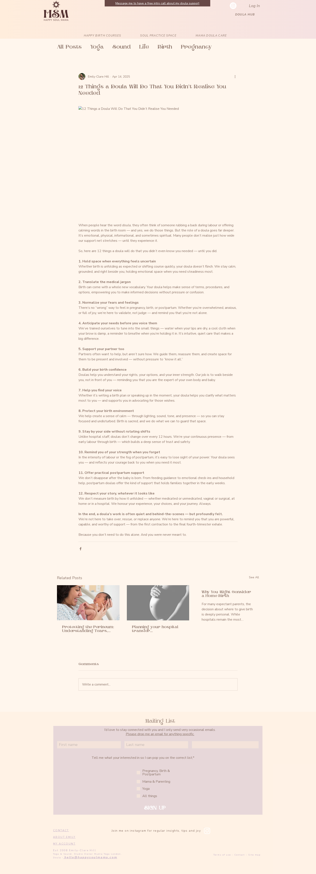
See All (254, 577)
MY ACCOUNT (64, 843)
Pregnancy (196, 47)
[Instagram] (207, 831)
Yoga (97, 47)
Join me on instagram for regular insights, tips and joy (156, 831)
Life (144, 47)
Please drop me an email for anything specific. (160, 734)
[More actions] (235, 76)
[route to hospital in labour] (158, 602)
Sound (121, 47)
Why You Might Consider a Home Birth (226, 594)
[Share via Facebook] (80, 549)
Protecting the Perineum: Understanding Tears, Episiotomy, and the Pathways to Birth (88, 629)
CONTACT (61, 830)
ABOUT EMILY (64, 837)
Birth (165, 47)
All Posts (69, 47)
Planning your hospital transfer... (155, 629)
